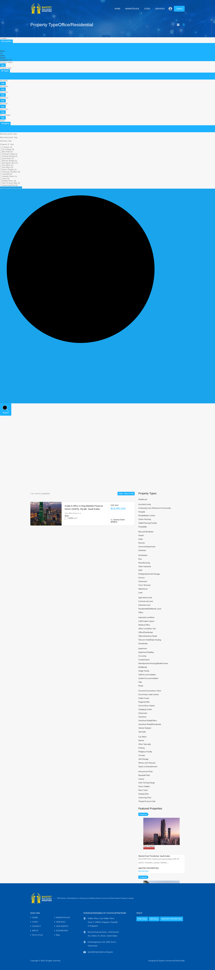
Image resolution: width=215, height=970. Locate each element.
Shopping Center (145, 709)
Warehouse (143, 589)
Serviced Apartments (146, 547)
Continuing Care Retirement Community (154, 508)
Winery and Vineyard (146, 763)
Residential (142, 643)
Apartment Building (146, 652)
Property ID (5, 144)
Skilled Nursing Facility (147, 523)
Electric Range (9, 161)
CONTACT (36, 926)
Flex (140, 559)
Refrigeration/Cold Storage (149, 574)
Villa (140, 682)
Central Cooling (9, 154)
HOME (117, 9)
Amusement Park (145, 771)
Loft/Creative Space (146, 621)
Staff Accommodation (147, 675)
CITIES (147, 9)
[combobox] (6, 41)
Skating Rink (143, 794)
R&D (140, 570)
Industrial (142, 550)
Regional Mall (143, 702)
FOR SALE (142, 919)
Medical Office (144, 625)
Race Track (143, 790)
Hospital (141, 512)
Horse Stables (144, 786)
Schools (141, 755)
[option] (2, 51)
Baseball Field (144, 775)
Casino (141, 779)
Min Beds (4, 81)
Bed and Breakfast (145, 532)
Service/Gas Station (146, 706)
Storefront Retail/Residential (149, 724)
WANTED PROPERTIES (171, 919)
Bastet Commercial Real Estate (172, 961)
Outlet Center (143, 698)
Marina (141, 740)
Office (140, 612)
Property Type (5, 68)
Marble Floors (9, 181)
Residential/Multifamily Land (149, 609)
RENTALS (154, 919)
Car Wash (142, 737)
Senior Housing (144, 519)
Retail (140, 686)
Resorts (141, 543)
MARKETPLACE (132, 9)
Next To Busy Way (11, 183)
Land (140, 592)
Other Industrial (144, 566)
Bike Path (7, 152)
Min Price (4, 92)
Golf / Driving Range (146, 783)
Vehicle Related (144, 728)
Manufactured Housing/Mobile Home (153, 663)
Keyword (4, 141)
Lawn (5, 178)
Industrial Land (144, 605)
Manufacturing (144, 563)
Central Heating (9, 156)
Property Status (6, 62)
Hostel (141, 535)
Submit (179, 9)
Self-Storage (143, 759)
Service (141, 578)
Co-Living (142, 656)
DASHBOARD (62, 930)
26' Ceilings (8, 149)
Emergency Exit (10, 163)
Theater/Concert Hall (146, 801)
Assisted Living (144, 504)
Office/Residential (145, 632)
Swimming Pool (10, 185)
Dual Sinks (8, 158)
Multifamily (142, 667)
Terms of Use (37, 935)
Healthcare (142, 499)
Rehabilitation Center (146, 515)
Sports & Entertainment (147, 766)
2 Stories (7, 147)
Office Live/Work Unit (147, 629)
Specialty (142, 732)
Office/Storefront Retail (147, 636)
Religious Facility (145, 752)
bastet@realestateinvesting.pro (100, 952)
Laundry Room (9, 176)
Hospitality (142, 527)
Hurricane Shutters (11, 172)
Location (3, 38)
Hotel (140, 539)
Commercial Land (145, 601)
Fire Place (7, 167)
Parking (141, 748)
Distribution (142, 555)
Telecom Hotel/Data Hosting (149, 640)
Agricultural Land (145, 597)
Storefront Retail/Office (147, 720)
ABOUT (35, 930)
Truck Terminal (144, 585)
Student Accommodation (148, 678)
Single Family (143, 671)
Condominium (144, 660)
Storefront (142, 717)
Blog (58, 935)
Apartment (142, 648)
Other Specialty (144, 744)
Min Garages (5, 115)
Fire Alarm (7, 165)
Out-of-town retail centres (148, 694)
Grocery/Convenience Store (149, 691)
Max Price (4, 98)
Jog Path (7, 174)
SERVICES (160, 9)
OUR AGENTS (62, 926)
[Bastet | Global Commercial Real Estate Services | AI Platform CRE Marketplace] (41, 14)
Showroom (142, 581)
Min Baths (4, 86)
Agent (2, 121)
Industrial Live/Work (146, 617)
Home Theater (9, 170)
